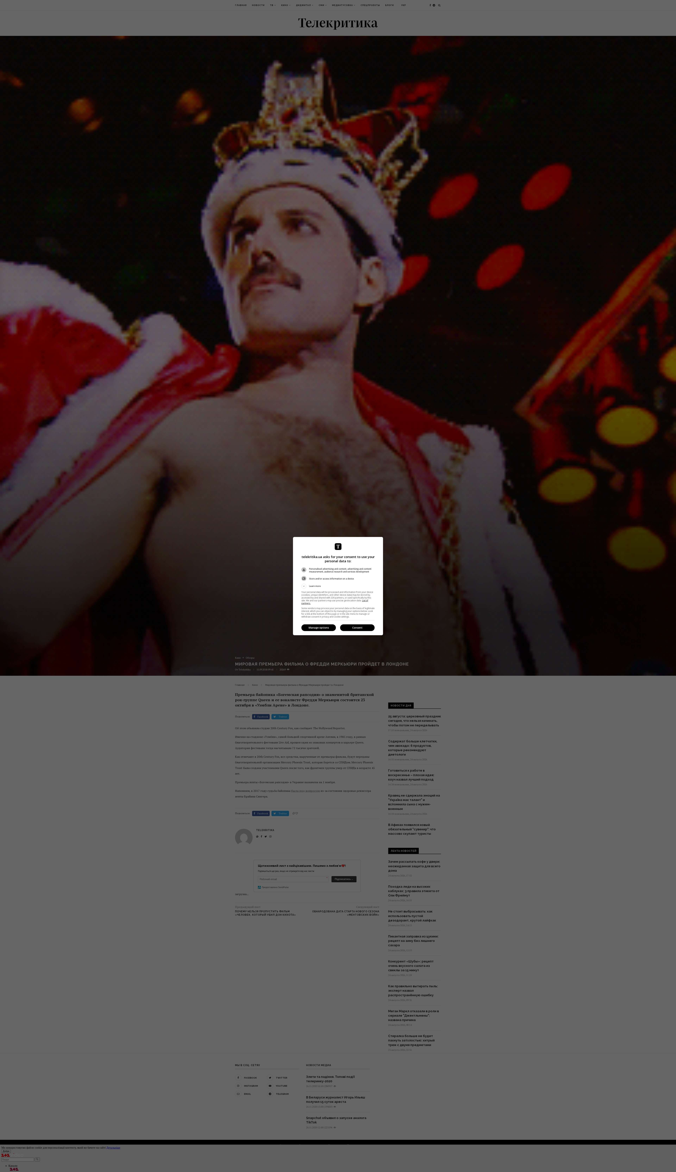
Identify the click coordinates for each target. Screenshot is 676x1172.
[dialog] (338, 586)
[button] (338, 586)
